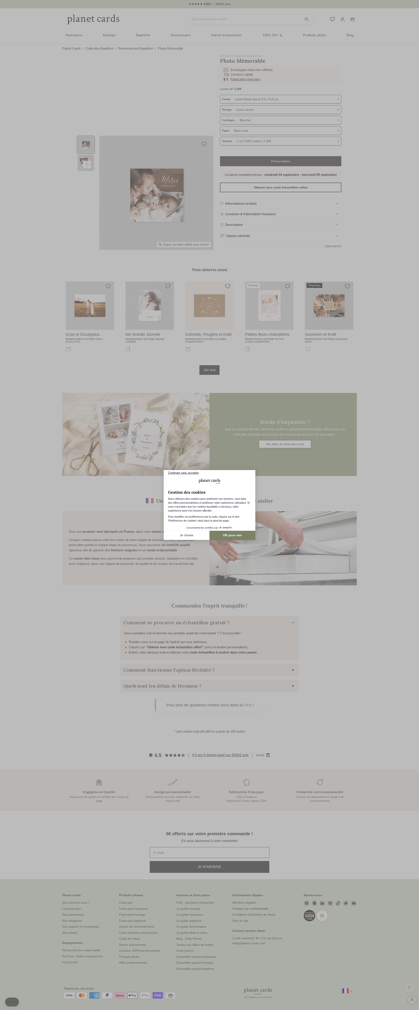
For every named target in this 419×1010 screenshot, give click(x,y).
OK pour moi (232, 535)
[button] (12, 1002)
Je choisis (186, 535)
